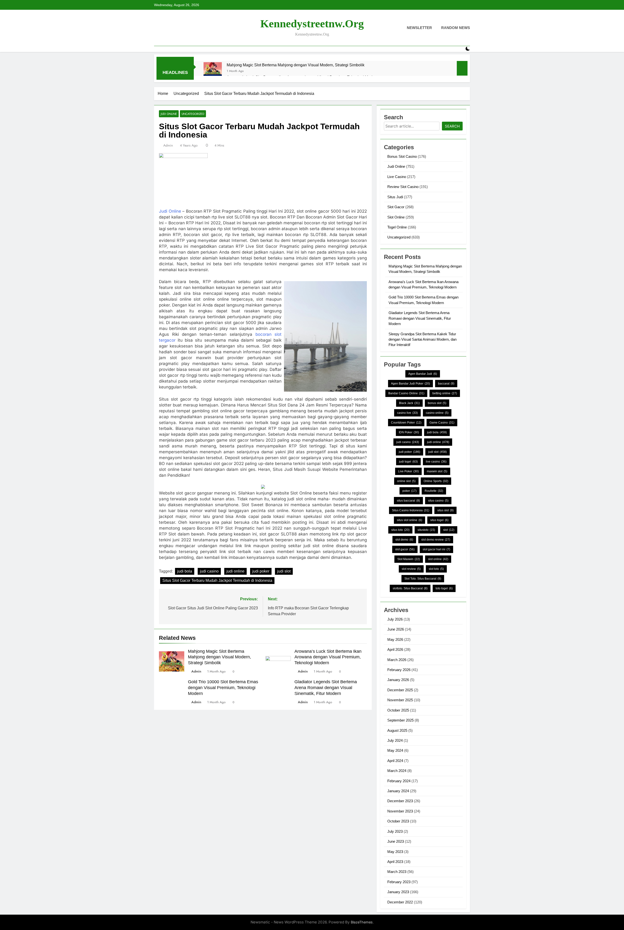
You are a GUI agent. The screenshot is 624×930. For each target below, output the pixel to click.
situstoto (426, 530)
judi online (235, 571)
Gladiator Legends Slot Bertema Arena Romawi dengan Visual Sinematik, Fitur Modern (325, 687)
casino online (437, 413)
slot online (438, 559)
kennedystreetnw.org (312, 24)
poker (409, 491)
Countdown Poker (406, 422)
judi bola (184, 571)
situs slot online (409, 520)
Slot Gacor (395, 207)
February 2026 (398, 670)
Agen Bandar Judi (422, 374)
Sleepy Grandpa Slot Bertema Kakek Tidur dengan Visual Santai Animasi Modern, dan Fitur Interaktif (423, 339)
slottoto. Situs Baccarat (410, 588)
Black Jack (409, 403)
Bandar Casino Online (406, 393)
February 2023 (398, 882)
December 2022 (400, 902)
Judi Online (169, 114)
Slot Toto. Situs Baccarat (422, 578)
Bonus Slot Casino (402, 156)
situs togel (439, 520)
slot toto (436, 569)
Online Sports (436, 481)
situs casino (438, 500)
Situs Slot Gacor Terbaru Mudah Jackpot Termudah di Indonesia (217, 580)
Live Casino (396, 177)
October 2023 (398, 821)
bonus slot (437, 403)
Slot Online (396, 217)
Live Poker (408, 471)
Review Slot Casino (403, 187)
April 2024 (395, 761)
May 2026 (395, 639)
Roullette (434, 491)
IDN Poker (409, 432)
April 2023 (395, 862)
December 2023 (400, 801)
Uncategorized (193, 114)
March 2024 (396, 771)
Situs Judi (395, 197)
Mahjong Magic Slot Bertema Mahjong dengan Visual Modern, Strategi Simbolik (295, 65)
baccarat (446, 383)
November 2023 (400, 811)
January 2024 (398, 791)
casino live (407, 413)
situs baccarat (408, 500)
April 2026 (395, 649)
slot (448, 530)
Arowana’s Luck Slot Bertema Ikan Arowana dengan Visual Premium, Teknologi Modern (327, 657)
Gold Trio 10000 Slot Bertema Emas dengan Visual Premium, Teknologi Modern (223, 687)
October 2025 (398, 710)
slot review (411, 569)
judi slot (284, 571)
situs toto (400, 530)
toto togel (444, 588)
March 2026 (396, 660)
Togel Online (397, 227)
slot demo (404, 539)
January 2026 (398, 680)
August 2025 (397, 730)
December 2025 (400, 690)
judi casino (209, 571)
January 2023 (398, 892)
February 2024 (398, 781)
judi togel (408, 461)
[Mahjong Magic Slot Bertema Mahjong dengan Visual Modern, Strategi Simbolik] (213, 71)
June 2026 (395, 629)
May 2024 (395, 750)
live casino (436, 461)
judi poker (260, 571)
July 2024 (395, 740)
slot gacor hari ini (436, 549)
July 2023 (395, 831)
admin (168, 145)
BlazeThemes (362, 922)
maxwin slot (437, 471)
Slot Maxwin (408, 559)
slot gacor (405, 549)
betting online (444, 393)
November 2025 (400, 700)
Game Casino (441, 422)
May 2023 (395, 852)
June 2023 (395, 841)
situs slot (445, 510)
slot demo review (435, 539)
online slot (406, 481)
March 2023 (396, 872)
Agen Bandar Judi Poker (410, 383)
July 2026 (395, 619)
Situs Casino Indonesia (410, 510)
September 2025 (400, 720)
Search (452, 126)
